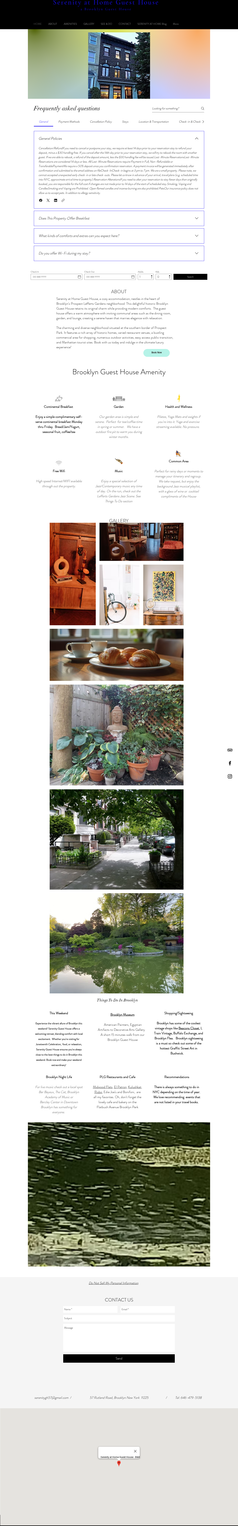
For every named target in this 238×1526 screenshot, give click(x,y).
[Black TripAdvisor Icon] (230, 750)
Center (55, 1102)
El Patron (120, 1087)
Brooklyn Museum (122, 1014)
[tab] (43, 122)
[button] (40, 200)
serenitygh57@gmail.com (51, 1397)
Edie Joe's (110, 1092)
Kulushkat (134, 1087)
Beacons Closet (188, 1028)
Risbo (98, 1092)
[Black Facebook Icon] (230, 763)
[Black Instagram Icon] (230, 776)
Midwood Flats (102, 1087)
